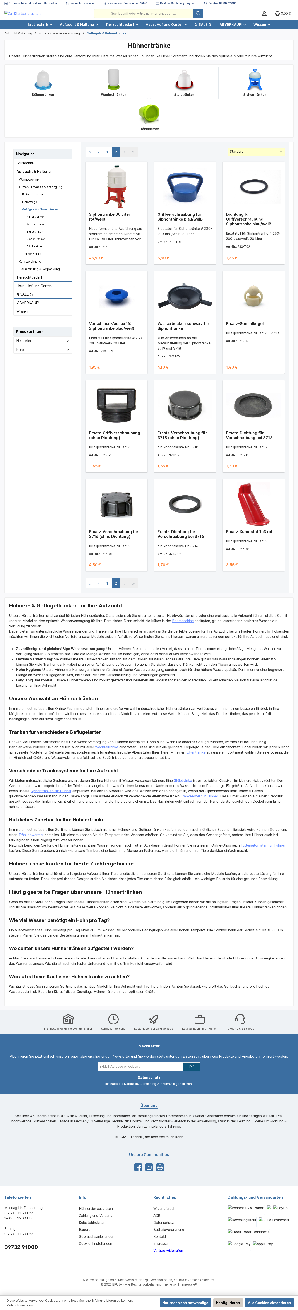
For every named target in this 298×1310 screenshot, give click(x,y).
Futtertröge (29, 202)
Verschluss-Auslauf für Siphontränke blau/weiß (111, 326)
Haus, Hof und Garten (34, 286)
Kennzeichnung (30, 261)
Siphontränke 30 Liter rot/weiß (109, 216)
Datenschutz (163, 1222)
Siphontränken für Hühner (51, 791)
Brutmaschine (183, 621)
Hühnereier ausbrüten (96, 1208)
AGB (156, 1215)
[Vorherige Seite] (98, 152)
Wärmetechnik (29, 179)
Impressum (161, 1243)
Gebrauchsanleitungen (96, 1236)
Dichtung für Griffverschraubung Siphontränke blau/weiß (248, 219)
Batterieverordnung (168, 1229)
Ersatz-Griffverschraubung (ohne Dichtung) (114, 435)
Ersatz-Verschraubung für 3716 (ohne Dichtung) (113, 534)
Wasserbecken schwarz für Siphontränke (183, 326)
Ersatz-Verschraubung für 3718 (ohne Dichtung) (182, 435)
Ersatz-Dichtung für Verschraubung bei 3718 (249, 435)
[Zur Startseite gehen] (22, 13)
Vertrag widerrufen (168, 1250)
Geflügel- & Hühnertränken (40, 209)
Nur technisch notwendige (185, 1303)
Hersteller (23, 341)
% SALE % (24, 294)
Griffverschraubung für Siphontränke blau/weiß (180, 216)
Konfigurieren (228, 1303)
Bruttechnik (25, 163)
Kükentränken (36, 216)
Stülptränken (35, 231)
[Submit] (191, 1066)
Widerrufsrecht (165, 1208)
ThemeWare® (187, 1284)
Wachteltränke (106, 747)
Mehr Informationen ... (22, 1305)
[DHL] (269, 1210)
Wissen (22, 311)
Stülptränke (183, 780)
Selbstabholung (91, 1222)
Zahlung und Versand (96, 1215)
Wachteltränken (36, 224)
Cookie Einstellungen (95, 1243)
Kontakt (159, 1236)
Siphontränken (36, 239)
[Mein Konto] (264, 13)
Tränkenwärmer (32, 253)
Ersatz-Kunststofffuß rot (249, 531)
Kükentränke (195, 752)
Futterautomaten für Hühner (263, 845)
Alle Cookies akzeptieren (269, 1303)
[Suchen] (198, 13)
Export (84, 1229)
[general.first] (90, 152)
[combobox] (143, 13)
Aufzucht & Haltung (33, 171)
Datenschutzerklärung (140, 1084)
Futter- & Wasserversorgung (41, 187)
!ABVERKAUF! (27, 303)
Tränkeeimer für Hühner (199, 796)
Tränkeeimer (35, 246)
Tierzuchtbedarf (29, 277)
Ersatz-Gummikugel (245, 323)
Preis (20, 349)
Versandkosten (161, 1280)
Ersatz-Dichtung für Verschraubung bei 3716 (181, 534)
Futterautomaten (33, 194)
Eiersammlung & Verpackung (39, 269)
